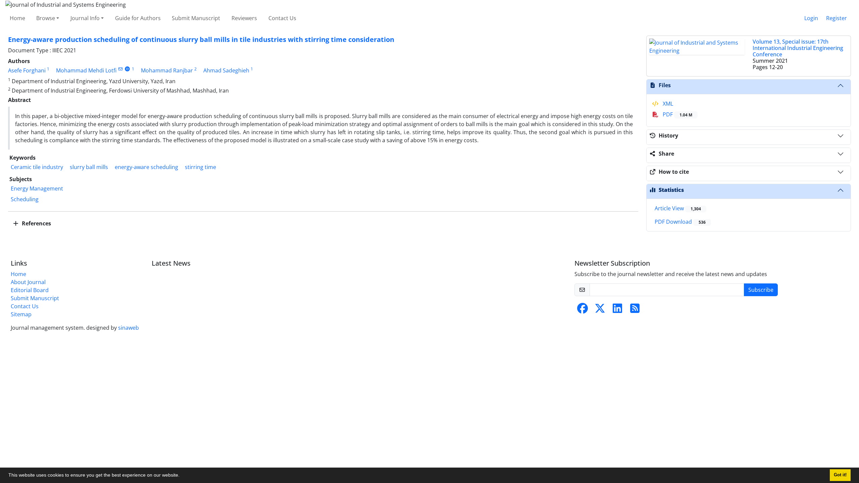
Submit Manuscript (196, 18)
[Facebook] (582, 310)
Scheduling (25, 199)
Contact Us (282, 18)
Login (811, 18)
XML (667, 103)
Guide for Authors (138, 18)
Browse (45, 18)
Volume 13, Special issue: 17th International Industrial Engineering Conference (798, 48)
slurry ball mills (89, 167)
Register (836, 18)
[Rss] (635, 310)
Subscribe (760, 289)
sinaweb (128, 327)
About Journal (28, 282)
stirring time (200, 167)
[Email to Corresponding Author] (120, 69)
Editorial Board (30, 290)
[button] (182, 476)
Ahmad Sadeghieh (226, 70)
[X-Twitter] (600, 310)
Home (17, 18)
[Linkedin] (617, 310)
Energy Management (37, 188)
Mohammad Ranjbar (167, 70)
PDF (676, 114)
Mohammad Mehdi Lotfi (86, 70)
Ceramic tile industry (37, 167)
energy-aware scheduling (146, 167)
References (35, 223)
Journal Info (85, 18)
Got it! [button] (840, 475)
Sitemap (21, 314)
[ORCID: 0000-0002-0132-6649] (127, 69)
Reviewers (244, 18)
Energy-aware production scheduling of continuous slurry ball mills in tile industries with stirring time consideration (201, 39)
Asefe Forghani (27, 70)
